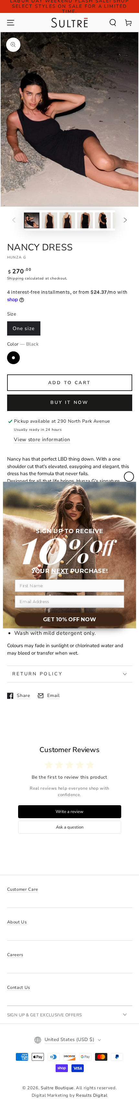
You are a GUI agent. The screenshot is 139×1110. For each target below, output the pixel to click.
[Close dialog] (129, 476)
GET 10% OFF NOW (69, 619)
